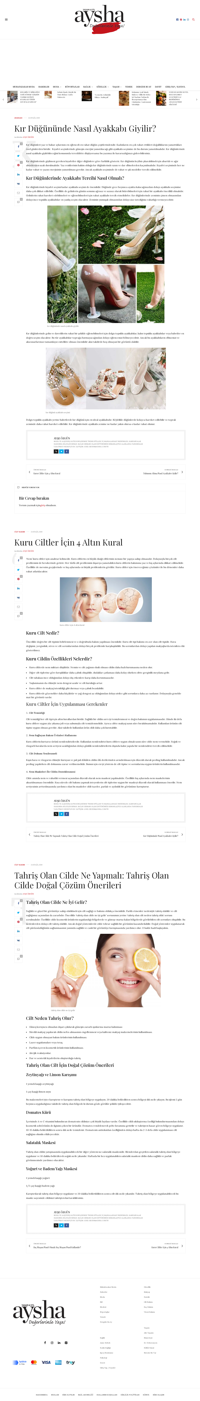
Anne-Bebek (105, 1343)
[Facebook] (45, 1343)
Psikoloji (103, 1358)
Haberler (43, 87)
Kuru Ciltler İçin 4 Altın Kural (68, 542)
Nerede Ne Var (150, 1353)
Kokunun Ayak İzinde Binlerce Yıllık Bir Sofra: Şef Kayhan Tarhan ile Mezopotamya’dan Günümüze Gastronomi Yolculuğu (104, 98)
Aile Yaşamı (148, 1333)
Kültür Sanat (149, 1348)
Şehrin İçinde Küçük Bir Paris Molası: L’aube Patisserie (29, 94)
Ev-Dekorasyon (150, 1343)
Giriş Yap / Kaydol (175, 87)
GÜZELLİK (101, 87)
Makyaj (147, 1292)
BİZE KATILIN (68, 1395)
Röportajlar (72, 87)
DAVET (158, 87)
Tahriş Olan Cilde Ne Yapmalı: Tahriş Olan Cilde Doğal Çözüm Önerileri (91, 879)
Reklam (55, 1395)
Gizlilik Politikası (130, 1395)
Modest (103, 1307)
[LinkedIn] (59, 1343)
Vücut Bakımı (149, 1312)
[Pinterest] (66, 1343)
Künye (146, 1395)
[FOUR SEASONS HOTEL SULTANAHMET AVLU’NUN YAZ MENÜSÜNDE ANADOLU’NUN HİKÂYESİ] (124, 98)
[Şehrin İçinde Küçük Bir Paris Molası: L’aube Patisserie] (11, 94)
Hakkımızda (42, 1395)
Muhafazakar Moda (24, 87)
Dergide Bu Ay (143, 87)
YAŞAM (115, 87)
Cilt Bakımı (19, 532)
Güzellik (147, 1287)
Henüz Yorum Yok (30, 487)
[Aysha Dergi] (100, 19)
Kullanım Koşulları (107, 1395)
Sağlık (102, 1338)
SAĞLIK (87, 87)
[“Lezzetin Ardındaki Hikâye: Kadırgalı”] (50, 96)
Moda (102, 1297)
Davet (102, 1363)
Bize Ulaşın (158, 1395)
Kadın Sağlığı (105, 1348)
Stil (101, 1302)
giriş (42, 505)
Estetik (147, 1297)
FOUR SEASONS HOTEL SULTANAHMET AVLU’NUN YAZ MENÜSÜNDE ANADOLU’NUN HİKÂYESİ (141, 98)
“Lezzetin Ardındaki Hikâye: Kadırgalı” (65, 96)
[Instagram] (52, 1343)
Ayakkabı (18, 118)
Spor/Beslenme (106, 1353)
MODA (56, 87)
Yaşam (146, 1328)
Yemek (129, 87)
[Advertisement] (100, 61)
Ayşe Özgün (28, 137)
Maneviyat (148, 1338)
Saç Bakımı (148, 1307)
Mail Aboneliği (85, 1395)
